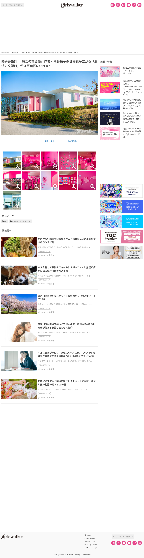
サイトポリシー (91, 544)
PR (5, 221)
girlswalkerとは (91, 538)
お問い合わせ (90, 541)
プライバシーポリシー (93, 548)
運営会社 (88, 535)
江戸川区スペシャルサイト (21, 221)
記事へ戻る (49, 141)
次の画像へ (73, 141)
